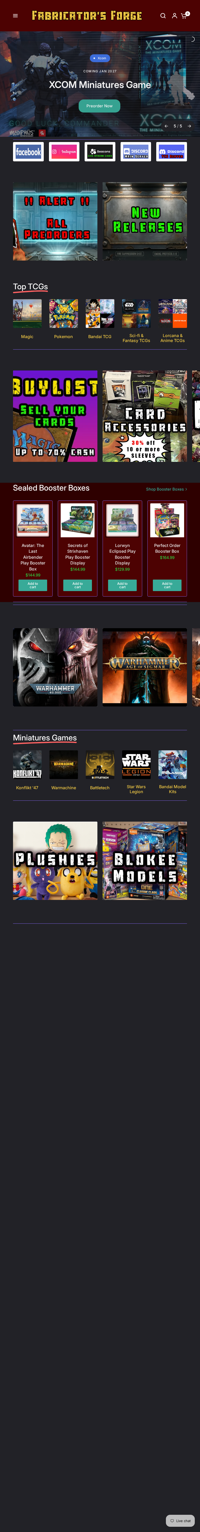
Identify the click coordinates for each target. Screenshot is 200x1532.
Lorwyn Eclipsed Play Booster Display (122, 554)
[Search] (163, 15)
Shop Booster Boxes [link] (165, 489)
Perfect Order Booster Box (167, 548)
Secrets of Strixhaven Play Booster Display (77, 554)
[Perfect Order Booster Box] (167, 520)
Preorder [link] (98, 100)
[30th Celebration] (100, 84)
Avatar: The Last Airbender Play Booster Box (33, 557)
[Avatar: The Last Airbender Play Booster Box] (33, 520)
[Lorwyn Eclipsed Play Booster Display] (122, 520)
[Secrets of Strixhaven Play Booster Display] (78, 520)
